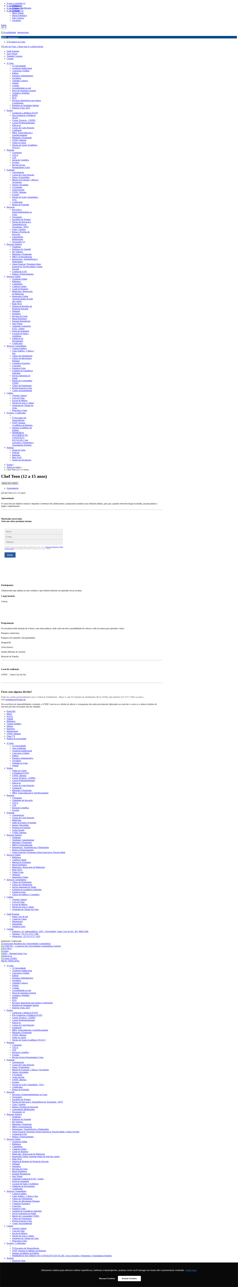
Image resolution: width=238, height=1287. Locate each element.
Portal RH (11, 711)
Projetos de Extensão (21, 827)
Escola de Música (19, 904)
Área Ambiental (19, 748)
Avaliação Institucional (22, 751)
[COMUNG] (31, 946)
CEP (14, 805)
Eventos (15, 810)
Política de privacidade (16, 738)
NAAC (10, 716)
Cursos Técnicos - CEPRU (24, 778)
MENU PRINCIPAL (10, 961)
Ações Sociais (18, 830)
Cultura (10, 897)
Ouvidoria (16, 760)
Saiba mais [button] (191, 1270)
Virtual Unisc (18, 872)
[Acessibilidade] (9, 32)
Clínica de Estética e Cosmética (25, 894)
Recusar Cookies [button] (107, 1278)
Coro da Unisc (18, 902)
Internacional (23, 32)
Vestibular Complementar (23, 840)
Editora (10, 726)
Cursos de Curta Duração (23, 785)
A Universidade (19, 746)
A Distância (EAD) (20, 773)
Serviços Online (14, 855)
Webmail (16, 875)
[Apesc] (5, 951)
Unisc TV (11, 736)
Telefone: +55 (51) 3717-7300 (25, 934)
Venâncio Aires (18, 926)
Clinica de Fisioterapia (22, 882)
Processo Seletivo (14, 835)
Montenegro (17, 921)
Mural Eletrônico (19, 865)
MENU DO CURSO (9, 483)
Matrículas (16, 820)
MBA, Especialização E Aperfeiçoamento (30, 793)
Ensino (10, 768)
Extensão (11, 813)
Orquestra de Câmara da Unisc (25, 909)
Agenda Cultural (19, 899)
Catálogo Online (19, 860)
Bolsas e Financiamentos (23, 850)
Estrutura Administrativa (22, 758)
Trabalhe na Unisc (20, 763)
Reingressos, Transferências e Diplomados (30, 847)
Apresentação (12, 488)
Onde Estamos (13, 51)
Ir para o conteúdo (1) (16, 3)
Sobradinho (17, 924)
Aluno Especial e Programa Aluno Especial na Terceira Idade (38, 852)
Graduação (17, 788)
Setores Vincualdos (20, 825)
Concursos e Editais (20, 753)
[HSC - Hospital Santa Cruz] (14, 953)
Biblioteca (11, 721)
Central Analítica (14, 724)
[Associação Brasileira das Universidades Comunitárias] (26, 943)
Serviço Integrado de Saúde (24, 887)
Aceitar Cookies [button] (129, 1278)
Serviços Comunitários (16, 879)
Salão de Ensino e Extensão (24, 822)
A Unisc (10, 743)
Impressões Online (20, 877)
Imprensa (11, 729)
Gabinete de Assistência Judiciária (27, 889)
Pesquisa (10, 795)
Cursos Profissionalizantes (23, 780)
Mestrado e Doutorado (22, 790)
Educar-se (16, 783)
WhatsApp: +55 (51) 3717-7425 (26, 936)
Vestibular (16, 837)
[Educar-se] (6, 956)
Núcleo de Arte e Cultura (23, 907)
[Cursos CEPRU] (9, 958)
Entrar (3, 25)
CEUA (15, 803)
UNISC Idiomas (14, 733)
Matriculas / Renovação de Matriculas (28, 867)
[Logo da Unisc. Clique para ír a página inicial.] (22, 46)
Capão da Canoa (19, 919)
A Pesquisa (17, 798)
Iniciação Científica (20, 808)
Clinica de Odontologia (22, 884)
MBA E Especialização (22, 845)
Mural (9, 714)
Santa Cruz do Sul (20, 916)
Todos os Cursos (19, 770)
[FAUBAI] (6, 948)
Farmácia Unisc (19, 892)
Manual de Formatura (21, 862)
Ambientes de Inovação (22, 800)
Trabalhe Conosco (14, 56)
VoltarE (10, 719)
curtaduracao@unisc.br (15, 699)
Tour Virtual (12, 53)
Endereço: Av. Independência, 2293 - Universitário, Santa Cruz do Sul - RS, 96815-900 (50, 931)
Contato (10, 58)
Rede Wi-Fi (17, 870)
